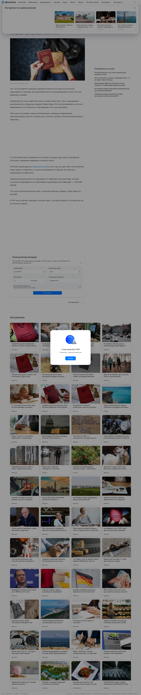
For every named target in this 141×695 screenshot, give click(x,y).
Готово (70, 358)
